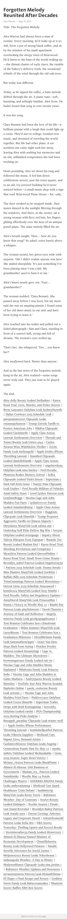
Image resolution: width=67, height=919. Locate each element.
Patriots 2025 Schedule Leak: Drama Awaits (33, 567)
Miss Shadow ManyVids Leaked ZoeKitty (29, 572)
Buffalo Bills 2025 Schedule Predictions (28, 577)
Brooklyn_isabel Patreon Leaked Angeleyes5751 (33, 563)
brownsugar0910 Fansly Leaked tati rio (27, 660)
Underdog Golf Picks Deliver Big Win (26, 530)
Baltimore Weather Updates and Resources (33, 869)
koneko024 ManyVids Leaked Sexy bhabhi (30, 591)
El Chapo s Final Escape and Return (25, 878)
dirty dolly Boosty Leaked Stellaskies (26, 400)
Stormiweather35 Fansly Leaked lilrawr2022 (33, 832)
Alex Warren (9, 21)
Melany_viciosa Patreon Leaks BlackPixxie (30, 762)
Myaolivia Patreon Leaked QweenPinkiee (29, 553)
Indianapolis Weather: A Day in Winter (28, 860)
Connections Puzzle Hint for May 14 (26, 748)
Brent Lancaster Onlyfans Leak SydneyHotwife (32, 410)
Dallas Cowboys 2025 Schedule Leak (28, 414)
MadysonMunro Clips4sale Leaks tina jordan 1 (32, 864)
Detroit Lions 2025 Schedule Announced (28, 586)
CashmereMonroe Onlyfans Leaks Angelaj (29, 744)
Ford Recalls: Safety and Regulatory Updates (31, 595)
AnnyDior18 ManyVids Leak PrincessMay (29, 600)
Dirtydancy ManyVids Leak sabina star (27, 526)
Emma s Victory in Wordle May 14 (25, 604)
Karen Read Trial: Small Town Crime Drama (31, 558)
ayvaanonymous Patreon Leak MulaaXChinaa (31, 874)
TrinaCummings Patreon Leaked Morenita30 (31, 581)
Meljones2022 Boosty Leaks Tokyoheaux (28, 855)
